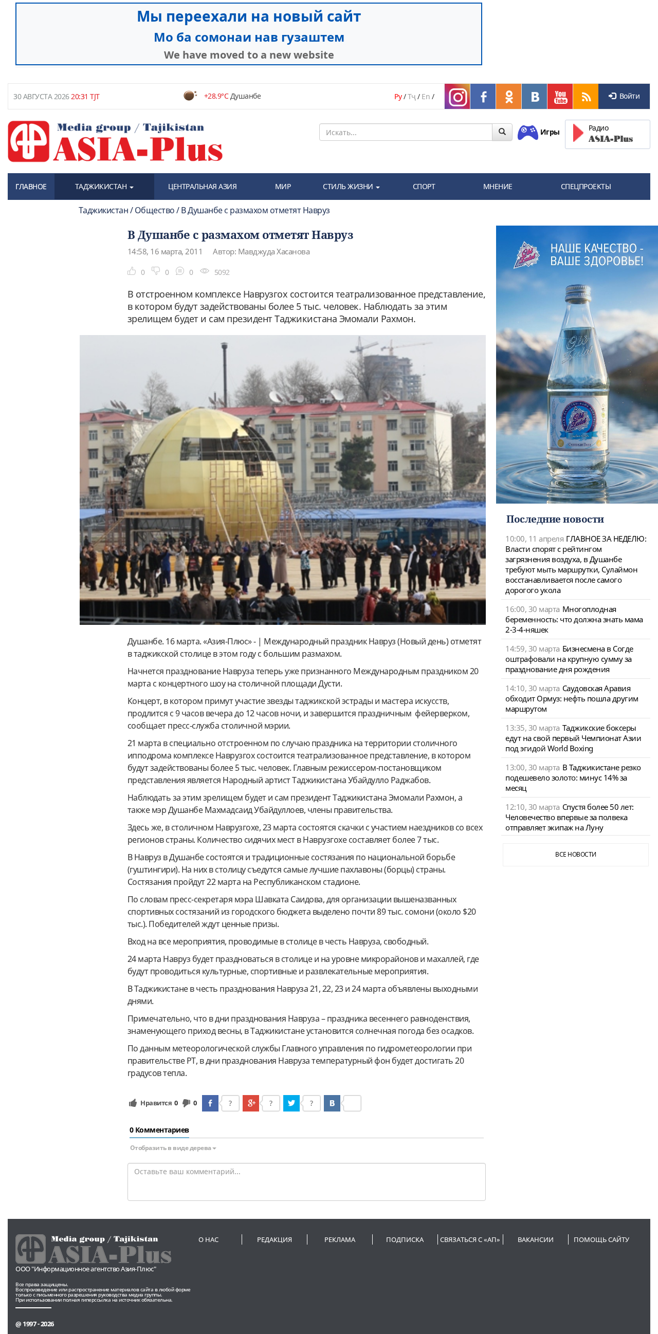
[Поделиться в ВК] (332, 1103)
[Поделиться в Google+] (251, 1103)
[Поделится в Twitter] (291, 1103)
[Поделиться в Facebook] (210, 1103)
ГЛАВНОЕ (31, 186)
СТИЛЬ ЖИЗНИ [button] (349, 186)
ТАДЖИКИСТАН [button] (102, 186)
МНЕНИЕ (498, 186)
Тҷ (412, 96)
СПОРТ (424, 186)
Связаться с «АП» (470, 1239)
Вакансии (536, 1239)
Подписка (405, 1239)
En (426, 96)
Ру (397, 96)
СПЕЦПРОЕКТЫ (586, 186)
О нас (208, 1239)
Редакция (274, 1239)
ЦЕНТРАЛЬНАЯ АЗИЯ (202, 186)
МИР (283, 186)
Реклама (339, 1239)
